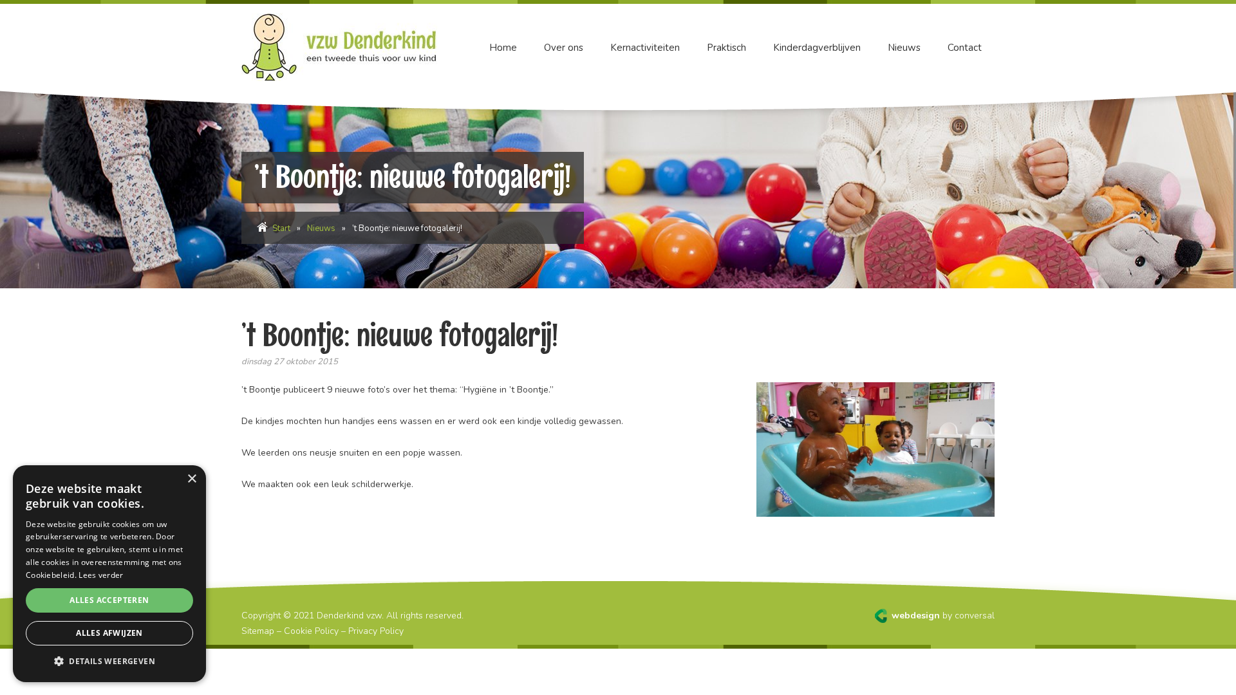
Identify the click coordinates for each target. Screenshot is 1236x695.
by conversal (943, 615)
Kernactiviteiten (645, 47)
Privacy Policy (376, 631)
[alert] (109, 573)
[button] (109, 661)
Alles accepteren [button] (109, 600)
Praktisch (726, 47)
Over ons (563, 47)
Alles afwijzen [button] (109, 632)
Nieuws (904, 47)
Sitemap (257, 631)
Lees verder (101, 575)
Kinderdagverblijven (817, 47)
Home (503, 47)
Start (281, 228)
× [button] (191, 479)
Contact (965, 47)
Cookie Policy (311, 631)
